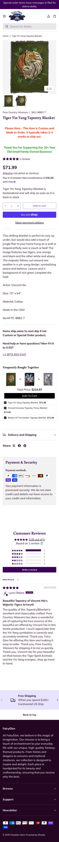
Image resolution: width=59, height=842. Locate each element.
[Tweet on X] (14, 445)
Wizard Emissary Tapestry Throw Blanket (27, 408)
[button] (55, 16)
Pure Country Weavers (15, 112)
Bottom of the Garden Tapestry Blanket (27, 417)
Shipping (8, 173)
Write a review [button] (29, 569)
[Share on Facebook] (19, 445)
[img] (11, 587)
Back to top (29, 714)
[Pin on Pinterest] (25, 445)
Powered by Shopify (35, 834)
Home (5, 36)
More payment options (29, 222)
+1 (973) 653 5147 (14, 354)
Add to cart (39, 205)
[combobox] (29, 26)
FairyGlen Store (17, 834)
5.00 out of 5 (37, 539)
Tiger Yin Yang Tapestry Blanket (27, 36)
